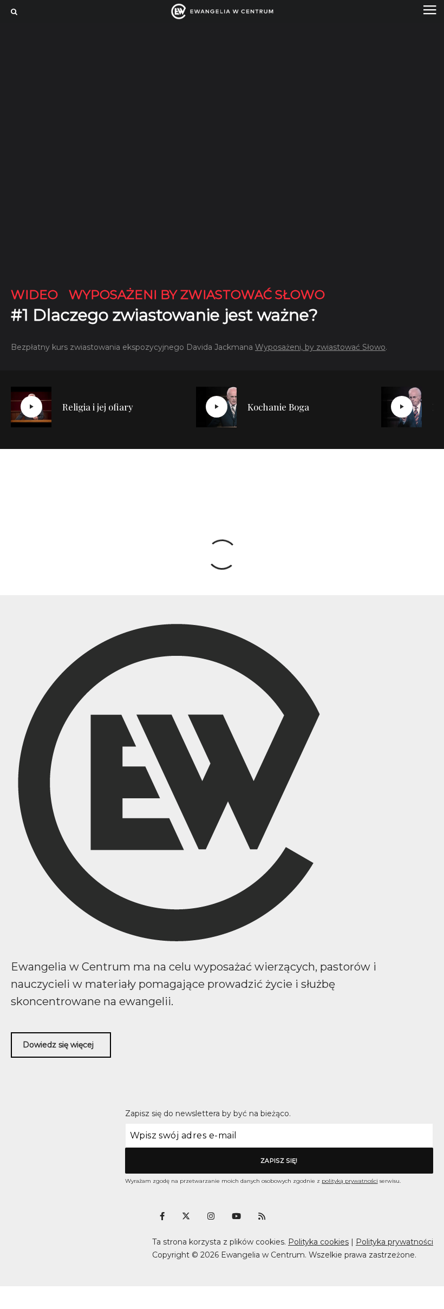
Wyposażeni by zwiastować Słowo (197, 295)
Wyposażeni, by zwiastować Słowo (320, 347)
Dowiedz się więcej (58, 1045)
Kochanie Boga (278, 406)
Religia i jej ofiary (97, 406)
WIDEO (34, 295)
